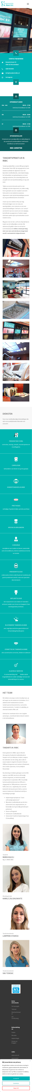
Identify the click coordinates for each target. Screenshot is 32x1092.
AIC (19, 674)
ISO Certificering (15, 1017)
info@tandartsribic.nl (13, 73)
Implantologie (15, 1038)
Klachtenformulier (16, 1013)
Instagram (9, 77)
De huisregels (15, 1006)
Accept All (16, 1078)
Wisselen (14, 1035)
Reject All (16, 1088)
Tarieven (14, 1009)
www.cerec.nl (15, 1055)
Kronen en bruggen (14, 1042)
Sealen (13, 1032)
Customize (16, 1083)
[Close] (30, 1061)
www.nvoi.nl (15, 1058)
